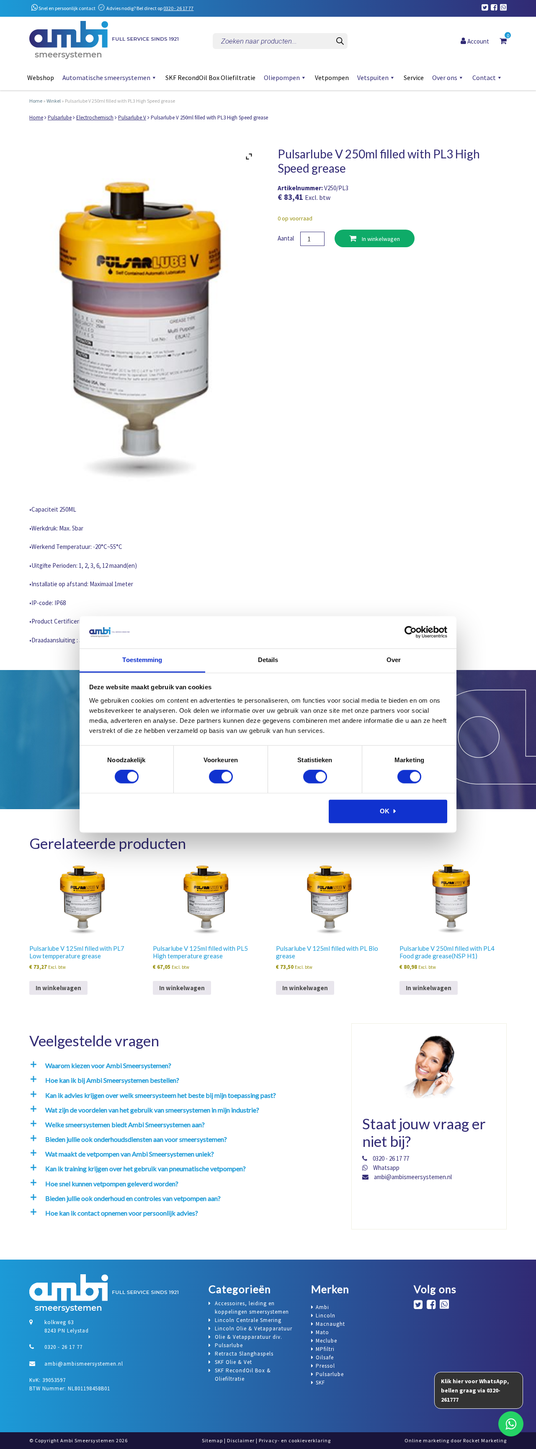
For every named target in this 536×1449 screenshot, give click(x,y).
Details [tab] (268, 659)
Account (477, 41)
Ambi (322, 1307)
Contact (484, 77)
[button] (182, 1065)
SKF (320, 1382)
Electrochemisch (94, 117)
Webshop (40, 77)
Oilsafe (325, 1357)
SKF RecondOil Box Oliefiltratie (210, 77)
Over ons (444, 77)
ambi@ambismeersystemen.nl (412, 1177)
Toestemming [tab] (142, 659)
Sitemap (212, 1440)
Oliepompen (282, 77)
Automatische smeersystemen (106, 77)
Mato (322, 1332)
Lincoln (325, 1315)
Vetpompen (332, 77)
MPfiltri (325, 1349)
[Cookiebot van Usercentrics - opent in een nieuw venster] (410, 632)
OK (384, 811)
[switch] (221, 777)
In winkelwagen (380, 239)
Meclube (326, 1340)
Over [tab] (394, 659)
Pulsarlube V (132, 117)
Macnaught (330, 1323)
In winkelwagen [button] (58, 988)
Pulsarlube (60, 117)
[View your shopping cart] (503, 40)
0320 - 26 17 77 (178, 8)
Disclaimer (241, 1440)
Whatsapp (385, 1168)
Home (35, 101)
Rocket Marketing (485, 1440)
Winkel (53, 101)
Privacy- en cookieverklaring (295, 1440)
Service (414, 77)
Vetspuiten (373, 77)
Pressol (325, 1365)
